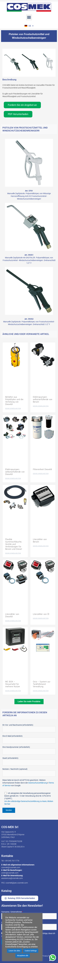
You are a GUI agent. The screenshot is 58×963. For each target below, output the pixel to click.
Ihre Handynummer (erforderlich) (16, 747)
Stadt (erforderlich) (10, 758)
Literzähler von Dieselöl (12, 615)
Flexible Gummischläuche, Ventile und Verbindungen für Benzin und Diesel (13, 544)
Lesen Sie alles (14, 951)
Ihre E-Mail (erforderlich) (12, 736)
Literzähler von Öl (41, 614)
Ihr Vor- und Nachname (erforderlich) (17, 725)
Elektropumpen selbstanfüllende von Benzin (42, 399)
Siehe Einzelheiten (13, 408)
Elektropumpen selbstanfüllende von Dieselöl (15, 471)
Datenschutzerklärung (37, 783)
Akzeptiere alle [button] (22, 956)
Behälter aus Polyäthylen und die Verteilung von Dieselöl (14, 400)
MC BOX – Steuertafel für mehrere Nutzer (12, 684)
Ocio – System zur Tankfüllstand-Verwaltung (41, 684)
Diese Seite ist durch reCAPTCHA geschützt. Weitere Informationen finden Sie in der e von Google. (28, 783)
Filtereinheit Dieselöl (42, 469)
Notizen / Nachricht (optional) (14, 769)
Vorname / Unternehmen (12, 912)
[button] (29, 17)
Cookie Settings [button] (31, 951)
